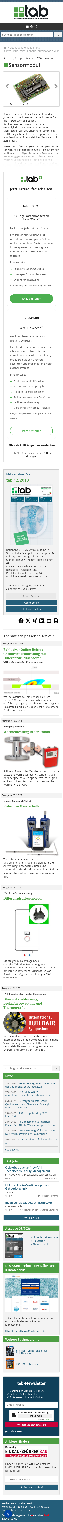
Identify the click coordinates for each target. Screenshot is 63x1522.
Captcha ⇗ (44, 1420)
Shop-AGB (43, 1506)
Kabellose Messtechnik (21, 806)
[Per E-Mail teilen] (49, 620)
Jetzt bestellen (31, 298)
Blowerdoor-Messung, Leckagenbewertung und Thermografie (23, 1003)
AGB (32, 1506)
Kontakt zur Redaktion (15, 1506)
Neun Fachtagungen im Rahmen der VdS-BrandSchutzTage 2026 (30, 1085)
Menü (33, 26)
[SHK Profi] (11, 1352)
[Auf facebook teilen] (21, 622)
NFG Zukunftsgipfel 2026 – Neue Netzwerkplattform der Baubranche (30, 1132)
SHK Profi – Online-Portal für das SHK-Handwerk (31, 1352)
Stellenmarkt (25, 1503)
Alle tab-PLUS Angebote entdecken (31, 445)
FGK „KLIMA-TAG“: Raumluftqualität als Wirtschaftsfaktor (27, 1093)
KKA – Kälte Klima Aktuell (28, 1364)
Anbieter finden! (33, 1487)
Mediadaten (9, 1503)
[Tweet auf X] (27, 622)
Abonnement (31, 602)
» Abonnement (39, 1244)
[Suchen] (58, 34)
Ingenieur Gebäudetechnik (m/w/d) (28, 1202)
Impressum (25, 1510)
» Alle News (12, 1149)
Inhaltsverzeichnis (31, 609)
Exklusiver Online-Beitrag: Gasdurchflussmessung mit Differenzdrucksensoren (25, 654)
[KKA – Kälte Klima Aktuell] (11, 1364)
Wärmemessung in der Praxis (27, 732)
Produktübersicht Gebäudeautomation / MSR (32, 51)
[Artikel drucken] (55, 620)
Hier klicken (35, 1416)
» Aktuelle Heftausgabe (44, 1237)
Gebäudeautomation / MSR (25, 47)
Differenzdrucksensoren (23, 898)
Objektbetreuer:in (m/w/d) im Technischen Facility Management (27, 1169)
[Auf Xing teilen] (34, 622)
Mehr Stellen (31, 1217)
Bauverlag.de (9, 1518)
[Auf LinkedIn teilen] (42, 622)
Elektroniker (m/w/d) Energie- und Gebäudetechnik (27, 1186)
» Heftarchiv (38, 1240)
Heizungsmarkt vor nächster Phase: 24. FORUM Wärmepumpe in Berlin (30, 1123)
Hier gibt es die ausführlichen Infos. (26, 1331)
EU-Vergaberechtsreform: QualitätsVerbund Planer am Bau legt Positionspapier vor (27, 1104)
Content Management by (16, 1515)
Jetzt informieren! (13, 1431)
